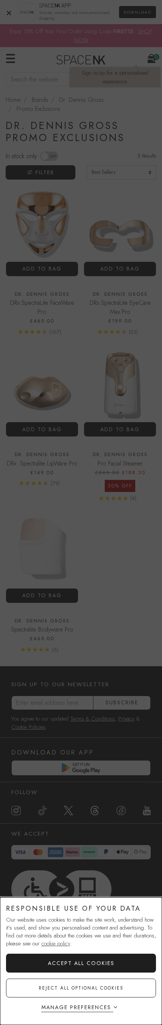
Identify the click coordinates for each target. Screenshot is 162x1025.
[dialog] (81, 961)
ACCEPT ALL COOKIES (81, 963)
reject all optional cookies (81, 988)
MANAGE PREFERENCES (76, 1007)
